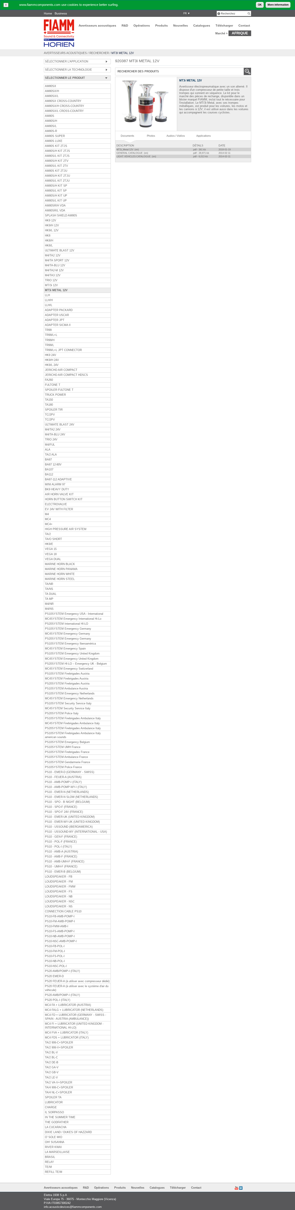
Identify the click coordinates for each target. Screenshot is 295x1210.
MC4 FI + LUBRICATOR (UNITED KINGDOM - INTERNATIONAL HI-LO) (74, 1025)
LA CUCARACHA (56, 1127)
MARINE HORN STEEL (60, 579)
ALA (47, 449)
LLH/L (48, 305)
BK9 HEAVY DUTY (57, 489)
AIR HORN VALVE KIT (59, 494)
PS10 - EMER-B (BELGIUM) (63, 871)
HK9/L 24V (52, 365)
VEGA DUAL (53, 559)
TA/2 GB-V (52, 1072)
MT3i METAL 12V (56, 290)
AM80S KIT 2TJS (56, 146)
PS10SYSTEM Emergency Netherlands (70, 693)
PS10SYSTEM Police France (63, 767)
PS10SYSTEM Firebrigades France (67, 752)
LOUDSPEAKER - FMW (60, 886)
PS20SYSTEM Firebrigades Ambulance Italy (73, 728)
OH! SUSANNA (54, 1142)
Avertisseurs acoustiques (97, 25)
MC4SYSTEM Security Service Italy (67, 708)
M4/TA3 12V (52, 275)
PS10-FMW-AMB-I (56, 926)
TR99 (48, 330)
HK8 (47, 235)
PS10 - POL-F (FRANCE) (61, 841)
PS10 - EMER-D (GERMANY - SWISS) (69, 772)
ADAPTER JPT (54, 320)
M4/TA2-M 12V (54, 270)
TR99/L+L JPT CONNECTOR (63, 350)
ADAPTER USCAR (57, 315)
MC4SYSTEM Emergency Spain (65, 648)
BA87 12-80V (53, 464)
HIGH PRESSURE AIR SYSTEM (65, 529)
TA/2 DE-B (51, 1062)
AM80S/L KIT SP (56, 190)
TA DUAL (50, 593)
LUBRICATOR (54, 1102)
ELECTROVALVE (56, 504)
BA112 (49, 474)
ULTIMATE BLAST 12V (59, 250)
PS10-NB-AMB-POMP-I (60, 936)
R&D (125, 25)
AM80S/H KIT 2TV (56, 160)
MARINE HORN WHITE (60, 574)
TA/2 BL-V (51, 1052)
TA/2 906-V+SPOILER (59, 1047)
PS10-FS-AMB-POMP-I (60, 931)
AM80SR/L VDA (55, 210)
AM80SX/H (52, 91)
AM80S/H (51, 120)
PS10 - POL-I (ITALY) (58, 846)
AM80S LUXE (53, 141)
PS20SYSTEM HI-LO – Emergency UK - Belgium (76, 663)
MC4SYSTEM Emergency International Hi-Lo (73, 618)
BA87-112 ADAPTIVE (58, 479)
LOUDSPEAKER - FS (58, 891)
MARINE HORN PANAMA (61, 569)
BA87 (48, 459)
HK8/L (49, 245)
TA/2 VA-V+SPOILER (58, 1082)
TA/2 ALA (51, 454)
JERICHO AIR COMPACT (61, 370)
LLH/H (49, 300)
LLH (47, 295)
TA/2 (48, 534)
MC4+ (48, 524)
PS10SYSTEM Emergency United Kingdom (72, 653)
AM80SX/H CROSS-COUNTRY (64, 106)
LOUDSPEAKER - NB (59, 896)
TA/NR (49, 584)
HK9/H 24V (52, 360)
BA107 (49, 469)
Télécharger (224, 25)
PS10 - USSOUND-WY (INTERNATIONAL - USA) (76, 831)
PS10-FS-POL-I (55, 956)
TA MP (49, 598)
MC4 (48, 519)
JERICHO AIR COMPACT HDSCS (66, 374)
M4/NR (49, 603)
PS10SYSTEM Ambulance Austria (66, 688)
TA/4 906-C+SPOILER (59, 1087)
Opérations (141, 25)
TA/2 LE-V (51, 1077)
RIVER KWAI (53, 1147)
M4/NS (49, 608)
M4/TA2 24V (52, 429)
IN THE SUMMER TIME (60, 1117)
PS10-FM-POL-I (55, 951)
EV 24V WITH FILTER (59, 509)
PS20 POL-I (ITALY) (57, 1000)
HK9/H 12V (52, 225)
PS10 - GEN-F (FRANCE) (61, 836)
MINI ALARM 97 (55, 484)
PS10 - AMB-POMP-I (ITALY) (63, 782)
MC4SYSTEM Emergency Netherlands (69, 698)
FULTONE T (52, 384)
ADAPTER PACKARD (59, 310)
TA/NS (49, 589)
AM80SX (50, 86)
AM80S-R (51, 131)
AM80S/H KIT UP (56, 195)
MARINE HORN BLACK (60, 564)
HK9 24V (50, 355)
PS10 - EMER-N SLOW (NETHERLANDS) (71, 797)
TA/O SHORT (53, 539)
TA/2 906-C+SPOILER (59, 1042)
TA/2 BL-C (51, 1057)
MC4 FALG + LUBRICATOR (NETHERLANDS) (74, 1010)
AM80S (49, 116)
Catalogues (201, 25)
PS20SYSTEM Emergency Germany (68, 638)
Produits (161, 25)
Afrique (240, 33)
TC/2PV (50, 414)
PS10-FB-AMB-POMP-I (60, 916)
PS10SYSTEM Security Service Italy (68, 703)
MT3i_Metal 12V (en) (128, 149)
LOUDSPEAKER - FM (59, 881)
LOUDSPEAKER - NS (59, 906)
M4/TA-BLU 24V (55, 434)
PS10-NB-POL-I (55, 961)
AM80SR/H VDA (55, 205)
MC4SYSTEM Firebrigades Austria (66, 678)
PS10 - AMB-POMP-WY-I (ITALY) (66, 787)
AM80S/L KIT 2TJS (57, 155)
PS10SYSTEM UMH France (62, 747)
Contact (244, 25)
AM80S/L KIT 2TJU (57, 180)
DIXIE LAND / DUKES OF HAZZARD (68, 1132)
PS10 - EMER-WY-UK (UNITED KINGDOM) (72, 821)
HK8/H (49, 240)
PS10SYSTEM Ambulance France (66, 757)
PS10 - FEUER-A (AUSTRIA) (63, 777)
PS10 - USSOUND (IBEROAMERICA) (69, 826)
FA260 (49, 379)
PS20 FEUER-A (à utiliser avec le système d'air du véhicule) (76, 988)
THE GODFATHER (56, 1122)
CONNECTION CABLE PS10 (63, 911)
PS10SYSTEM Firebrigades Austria (67, 673)
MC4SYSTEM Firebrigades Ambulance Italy (72, 723)
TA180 (49, 404)
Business (61, 13)
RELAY (49, 1162)
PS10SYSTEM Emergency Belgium (67, 742)
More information (278, 4)
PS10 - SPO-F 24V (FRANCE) (64, 811)
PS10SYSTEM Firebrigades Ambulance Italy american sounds (73, 735)
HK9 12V (50, 220)
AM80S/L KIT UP (56, 200)
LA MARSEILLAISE (57, 1152)
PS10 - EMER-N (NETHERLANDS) (67, 792)
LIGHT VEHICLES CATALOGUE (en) (136, 156)
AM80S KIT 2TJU (56, 170)
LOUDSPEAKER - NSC (60, 901)
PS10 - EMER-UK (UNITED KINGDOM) (70, 816)
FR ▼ (186, 13)
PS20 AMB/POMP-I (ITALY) (62, 971)
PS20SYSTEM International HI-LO (66, 623)
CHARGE (51, 1107)
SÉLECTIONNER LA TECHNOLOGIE (68, 69)
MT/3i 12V (51, 285)
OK (260, 4)
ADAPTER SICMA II (58, 325)
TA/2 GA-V (52, 1067)
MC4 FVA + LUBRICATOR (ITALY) (66, 1032)
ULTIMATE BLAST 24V (59, 424)
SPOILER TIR (54, 409)
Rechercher (99, 53)
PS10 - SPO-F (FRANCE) (61, 806)
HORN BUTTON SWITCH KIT (63, 499)
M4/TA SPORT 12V (57, 260)
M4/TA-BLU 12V (55, 265)
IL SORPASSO (54, 1112)
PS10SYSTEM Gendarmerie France (67, 762)
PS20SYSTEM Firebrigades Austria (67, 683)
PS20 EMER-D (54, 976)
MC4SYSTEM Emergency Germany (67, 633)
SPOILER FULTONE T (59, 389)
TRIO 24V (51, 439)
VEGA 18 (51, 554)
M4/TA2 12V (52, 255)
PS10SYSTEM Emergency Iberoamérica (70, 643)
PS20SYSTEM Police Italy (62, 713)
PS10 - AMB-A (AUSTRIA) (61, 851)
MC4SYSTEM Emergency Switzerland (69, 668)
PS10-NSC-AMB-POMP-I (61, 941)
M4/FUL (50, 444)
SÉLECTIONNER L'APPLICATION (66, 61)
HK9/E (49, 544)
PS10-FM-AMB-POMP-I (60, 921)
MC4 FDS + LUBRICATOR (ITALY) (67, 1037)
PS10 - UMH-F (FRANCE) (61, 866)
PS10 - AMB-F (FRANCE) (61, 856)
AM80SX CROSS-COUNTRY (63, 101)
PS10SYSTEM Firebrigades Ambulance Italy (73, 718)
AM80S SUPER (55, 136)
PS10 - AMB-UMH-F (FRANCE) (64, 861)
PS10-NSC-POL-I (56, 966)
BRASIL (50, 1157)
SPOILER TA (53, 1097)
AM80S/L (51, 126)
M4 (47, 514)
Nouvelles (180, 25)
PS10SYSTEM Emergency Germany (68, 628)
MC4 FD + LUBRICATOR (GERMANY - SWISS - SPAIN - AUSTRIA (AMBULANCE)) (75, 1016)
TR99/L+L (51, 335)
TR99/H (49, 340)
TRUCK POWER (55, 394)
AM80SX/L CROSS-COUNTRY (64, 111)
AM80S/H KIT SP (56, 185)
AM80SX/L (52, 96)
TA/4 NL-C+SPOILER (58, 1092)
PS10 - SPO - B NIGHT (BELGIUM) (67, 801)
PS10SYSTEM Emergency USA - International (74, 613)
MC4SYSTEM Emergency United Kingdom (71, 658)
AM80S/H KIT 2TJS (57, 150)
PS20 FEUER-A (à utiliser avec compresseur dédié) (77, 981)
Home (48, 13)
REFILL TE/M (53, 1171)
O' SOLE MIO (53, 1137)
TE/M (48, 1167)
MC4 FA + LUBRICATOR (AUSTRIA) (68, 1005)
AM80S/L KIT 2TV (56, 165)
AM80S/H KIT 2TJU (57, 175)
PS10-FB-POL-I (55, 946)
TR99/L (49, 345)
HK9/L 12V (52, 230)
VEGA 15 (51, 549)
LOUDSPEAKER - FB (58, 876)
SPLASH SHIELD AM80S (61, 215)
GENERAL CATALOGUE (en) (132, 153)
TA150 (49, 399)
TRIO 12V (51, 280)
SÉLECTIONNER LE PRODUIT (65, 77)
